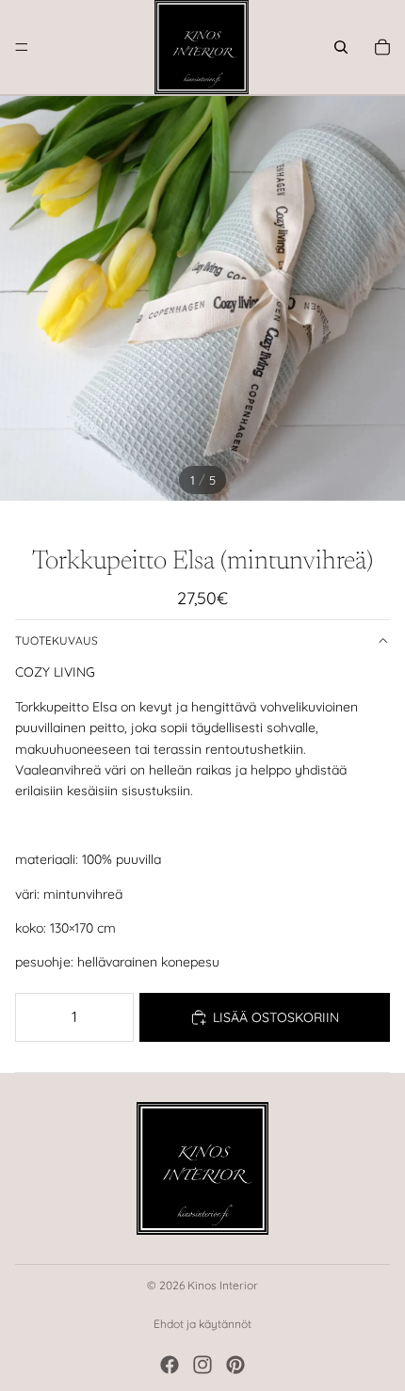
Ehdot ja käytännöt (202, 1324)
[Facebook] (169, 1364)
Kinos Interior (222, 1285)
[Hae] (341, 47)
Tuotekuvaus (56, 640)
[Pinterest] (235, 1364)
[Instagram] (202, 1364)
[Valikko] (21, 47)
